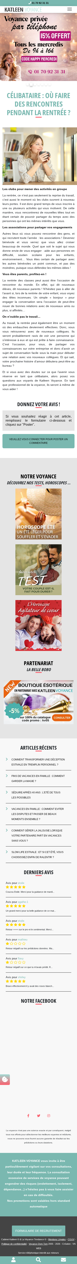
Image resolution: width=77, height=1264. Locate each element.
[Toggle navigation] (71, 10)
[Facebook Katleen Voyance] (28, 1115)
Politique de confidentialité (14, 1244)
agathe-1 (23, 901)
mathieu (22, 939)
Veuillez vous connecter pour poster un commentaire (38, 441)
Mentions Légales (57, 1239)
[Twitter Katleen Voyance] (38, 1115)
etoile (21, 883)
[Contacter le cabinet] (63, 1260)
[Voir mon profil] (13, 1260)
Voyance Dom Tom (38, 1244)
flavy (21, 958)
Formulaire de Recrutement (38, 1230)
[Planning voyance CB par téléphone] (38, 46)
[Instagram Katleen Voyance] (49, 1115)
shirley (22, 977)
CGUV (71, 1239)
